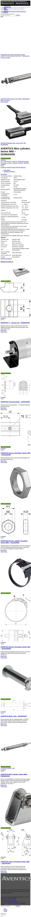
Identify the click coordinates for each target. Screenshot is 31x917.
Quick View (4, 331)
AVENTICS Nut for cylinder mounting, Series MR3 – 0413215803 (14, 541)
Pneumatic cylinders (6, 163)
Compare (3, 160)
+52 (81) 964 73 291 (10, 900)
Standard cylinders (20, 54)
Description (7, 170)
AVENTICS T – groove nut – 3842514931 (15, 323)
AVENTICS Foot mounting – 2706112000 (15, 402)
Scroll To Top (3, 913)
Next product (4, 102)
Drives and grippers (9, 54)
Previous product (5, 57)
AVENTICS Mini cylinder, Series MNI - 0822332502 (15, 99)
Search (17, 906)
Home (2, 54)
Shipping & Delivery (9, 171)
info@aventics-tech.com (12, 901)
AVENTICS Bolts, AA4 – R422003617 (14, 716)
